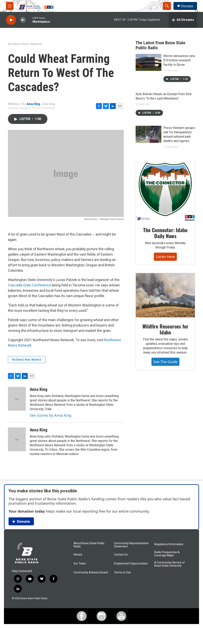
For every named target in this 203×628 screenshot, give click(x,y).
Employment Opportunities (131, 563)
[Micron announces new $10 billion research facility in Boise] (148, 62)
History (78, 554)
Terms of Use (122, 572)
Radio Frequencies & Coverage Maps (167, 554)
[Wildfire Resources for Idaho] (165, 295)
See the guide (165, 361)
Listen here (165, 256)
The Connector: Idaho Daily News (165, 233)
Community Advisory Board (91, 572)
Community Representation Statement (131, 545)
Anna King (33, 104)
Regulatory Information (168, 544)
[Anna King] (17, 399)
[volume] (22, 19)
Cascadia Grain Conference (29, 285)
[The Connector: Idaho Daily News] (165, 191)
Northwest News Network (25, 44)
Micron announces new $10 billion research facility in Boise (179, 60)
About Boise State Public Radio (89, 545)
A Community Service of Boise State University (169, 564)
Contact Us (121, 554)
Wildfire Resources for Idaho (165, 329)
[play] (11, 20)
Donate (187, 6)
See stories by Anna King (50, 415)
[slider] (29, 20)
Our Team (80, 563)
